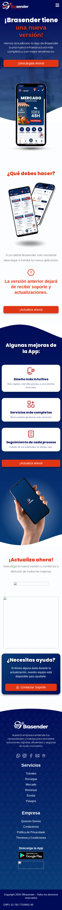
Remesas (31, 790)
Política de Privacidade (31, 832)
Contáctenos (31, 826)
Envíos (31, 795)
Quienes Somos (31, 821)
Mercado (31, 784)
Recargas (31, 779)
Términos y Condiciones (31, 837)
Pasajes (31, 801)
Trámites (31, 773)
